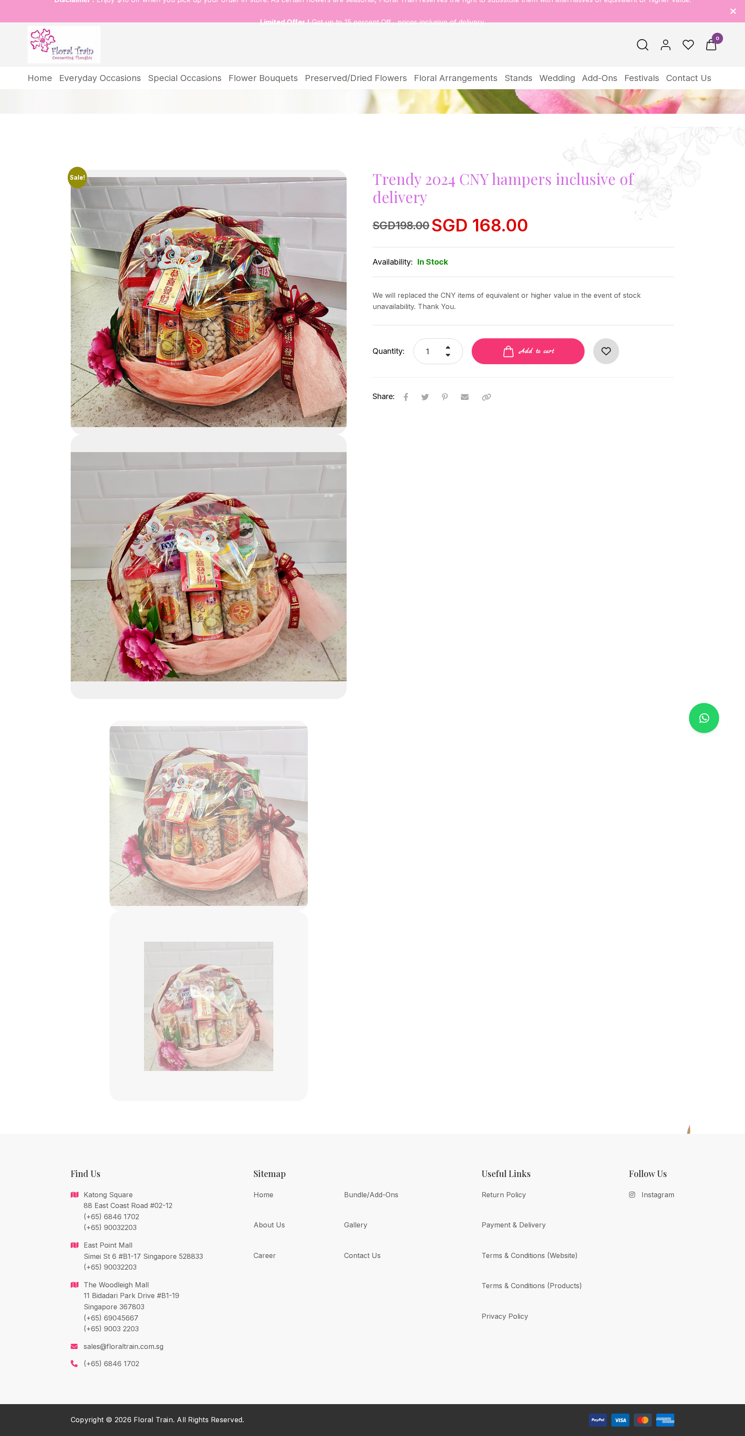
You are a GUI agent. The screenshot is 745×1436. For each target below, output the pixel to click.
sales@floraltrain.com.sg (123, 1346)
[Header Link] (733, 11)
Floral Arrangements (456, 78)
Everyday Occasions (100, 78)
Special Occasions (185, 78)
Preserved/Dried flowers (356, 78)
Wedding (557, 78)
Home (40, 78)
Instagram (658, 1194)
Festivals (641, 78)
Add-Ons (599, 78)
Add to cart (536, 351)
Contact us (688, 78)
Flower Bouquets (263, 78)
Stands (518, 78)
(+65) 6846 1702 (111, 1363)
